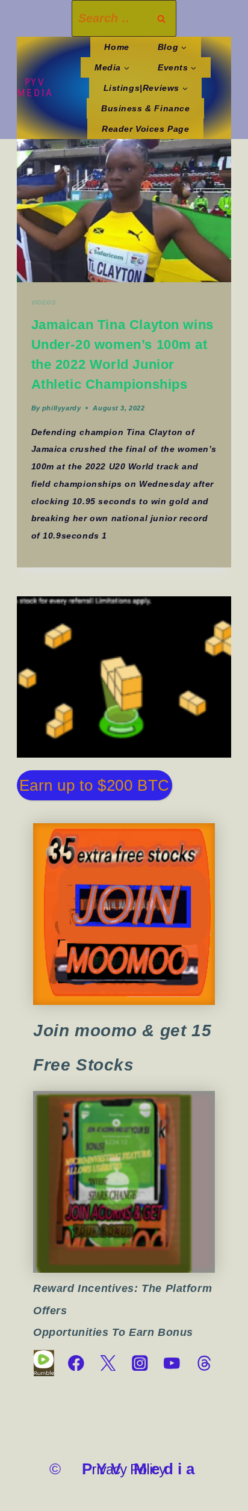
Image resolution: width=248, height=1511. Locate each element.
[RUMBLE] (44, 1363)
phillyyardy (61, 408)
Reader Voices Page (146, 129)
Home (116, 47)
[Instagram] (140, 1363)
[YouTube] (172, 1363)
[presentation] (124, 210)
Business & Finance (145, 108)
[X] (108, 1363)
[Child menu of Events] (177, 67)
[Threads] (204, 1363)
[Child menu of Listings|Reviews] (145, 88)
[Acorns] (124, 1182)
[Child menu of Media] (112, 67)
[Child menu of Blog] (171, 47)
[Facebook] (76, 1363)
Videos (44, 302)
